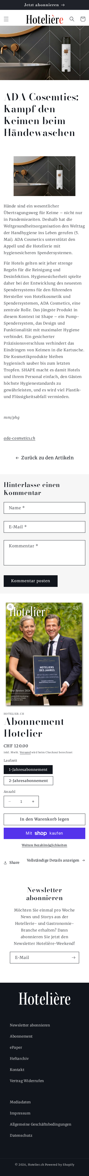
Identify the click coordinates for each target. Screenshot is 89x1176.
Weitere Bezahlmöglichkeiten (44, 845)
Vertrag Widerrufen (27, 1081)
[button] (6, 19)
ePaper (16, 1047)
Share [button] (14, 862)
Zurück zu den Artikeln (47, 458)
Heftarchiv (19, 1058)
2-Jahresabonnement (28, 780)
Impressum (20, 1113)
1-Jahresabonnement (28, 769)
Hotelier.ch (36, 1164)
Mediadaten (20, 1102)
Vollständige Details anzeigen (53, 860)
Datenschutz (21, 1135)
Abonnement (21, 1036)
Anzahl (9, 792)
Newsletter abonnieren (30, 1025)
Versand (25, 752)
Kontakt (17, 1069)
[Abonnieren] (73, 957)
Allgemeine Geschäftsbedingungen (40, 1124)
